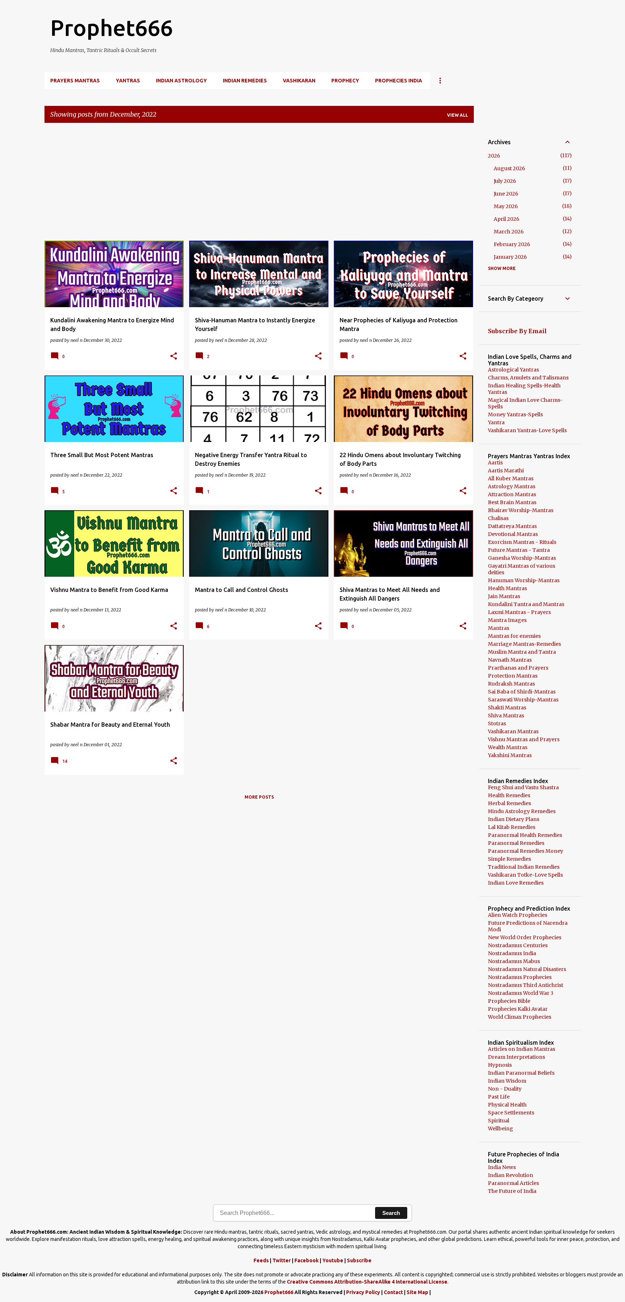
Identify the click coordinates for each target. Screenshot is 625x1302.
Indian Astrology (181, 80)
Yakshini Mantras (510, 755)
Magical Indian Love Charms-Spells (525, 403)
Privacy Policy (363, 1292)
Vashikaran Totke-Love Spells (525, 875)
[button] (173, 356)
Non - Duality (505, 1089)
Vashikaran (299, 80)
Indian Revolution (510, 1175)
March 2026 (509, 231)
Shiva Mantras (506, 715)
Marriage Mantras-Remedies (524, 644)
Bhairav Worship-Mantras (520, 510)
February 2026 (512, 244)
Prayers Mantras (75, 80)
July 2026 (505, 181)
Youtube (332, 1260)
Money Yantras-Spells (515, 414)
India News (502, 1167)
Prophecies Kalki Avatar (518, 1009)
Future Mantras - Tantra (519, 550)
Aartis (495, 462)
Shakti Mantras (507, 707)
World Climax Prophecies (519, 1017)
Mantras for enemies (514, 636)
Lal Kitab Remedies (511, 827)
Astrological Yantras (513, 369)
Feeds (261, 1260)
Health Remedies (509, 795)
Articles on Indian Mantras (521, 1049)
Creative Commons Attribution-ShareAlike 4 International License (367, 1282)
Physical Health (507, 1104)
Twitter (281, 1260)
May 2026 (506, 206)
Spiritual (498, 1120)
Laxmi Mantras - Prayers (519, 612)
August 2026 (509, 168)
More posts (259, 797)
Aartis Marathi (506, 470)
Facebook (306, 1260)
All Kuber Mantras (510, 478)
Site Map (417, 1292)
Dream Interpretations (516, 1057)
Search (391, 1213)
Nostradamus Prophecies (520, 977)
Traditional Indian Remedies (524, 867)
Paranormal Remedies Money (525, 851)
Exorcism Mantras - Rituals (522, 542)
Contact (393, 1292)
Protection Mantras (512, 676)
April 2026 (506, 219)
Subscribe (359, 1260)
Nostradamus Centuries (518, 945)
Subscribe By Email (517, 331)
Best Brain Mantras (512, 502)
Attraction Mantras (512, 494)
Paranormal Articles (513, 1183)
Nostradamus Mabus (514, 961)
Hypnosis (500, 1065)
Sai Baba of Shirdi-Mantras (522, 691)
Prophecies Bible (509, 1001)
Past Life (499, 1096)
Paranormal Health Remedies (525, 835)
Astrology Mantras (511, 486)
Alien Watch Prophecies (517, 915)
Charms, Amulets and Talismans (528, 377)
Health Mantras (507, 588)
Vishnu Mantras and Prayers (524, 739)
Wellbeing (500, 1128)
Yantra (496, 422)
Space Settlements (511, 1112)
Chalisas (498, 518)
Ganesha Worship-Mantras (522, 558)
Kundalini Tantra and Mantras (526, 604)
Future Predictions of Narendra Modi (527, 926)
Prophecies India (398, 80)
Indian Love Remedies (516, 883)
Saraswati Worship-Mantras (523, 699)
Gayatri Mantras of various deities (521, 569)
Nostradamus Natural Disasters (527, 969)
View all (457, 115)
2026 (494, 155)
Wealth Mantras (507, 747)
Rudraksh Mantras (511, 683)
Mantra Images (507, 620)
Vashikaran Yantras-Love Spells (527, 430)
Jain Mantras (504, 596)
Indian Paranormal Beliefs (521, 1073)
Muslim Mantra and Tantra (522, 652)
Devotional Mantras (513, 534)
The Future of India (512, 1191)
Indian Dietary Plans (513, 819)
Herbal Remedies (509, 803)
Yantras (128, 80)
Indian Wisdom (507, 1081)
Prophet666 (111, 27)
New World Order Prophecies (524, 937)
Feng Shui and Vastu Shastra (523, 787)
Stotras (497, 723)
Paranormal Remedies (516, 843)
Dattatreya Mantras (512, 526)
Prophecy (345, 80)
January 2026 (510, 257)
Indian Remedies (245, 80)
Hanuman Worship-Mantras (524, 580)
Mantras (498, 628)
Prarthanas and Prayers (518, 668)
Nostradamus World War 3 (520, 993)
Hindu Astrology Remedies (522, 811)
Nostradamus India (512, 953)
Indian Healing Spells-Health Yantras (524, 388)
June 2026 (506, 193)
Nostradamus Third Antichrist (525, 985)
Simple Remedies (509, 859)
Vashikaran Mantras (513, 731)
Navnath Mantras (510, 660)
